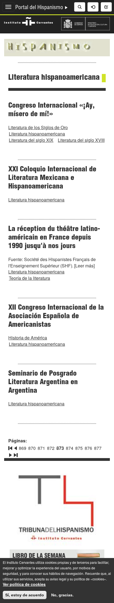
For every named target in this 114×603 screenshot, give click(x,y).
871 (41, 448)
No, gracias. (62, 595)
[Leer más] (84, 265)
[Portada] (57, 47)
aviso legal (58, 579)
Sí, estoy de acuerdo (24, 595)
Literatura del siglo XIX (31, 140)
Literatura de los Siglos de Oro (38, 127)
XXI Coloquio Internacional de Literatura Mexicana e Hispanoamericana (52, 178)
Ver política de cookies (24, 584)
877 (98, 448)
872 (51, 448)
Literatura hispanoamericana (37, 134)
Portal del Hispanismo (39, 8)
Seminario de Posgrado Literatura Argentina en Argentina (43, 382)
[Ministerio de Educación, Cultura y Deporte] (85, 23)
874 (69, 448)
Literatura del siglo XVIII (81, 140)
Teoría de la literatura (29, 278)
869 (22, 448)
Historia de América (27, 337)
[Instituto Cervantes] (28, 20)
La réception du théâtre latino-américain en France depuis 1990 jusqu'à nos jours (54, 238)
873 (60, 448)
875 (79, 448)
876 (88, 448)
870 (32, 448)
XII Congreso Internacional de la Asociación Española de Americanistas (56, 316)
